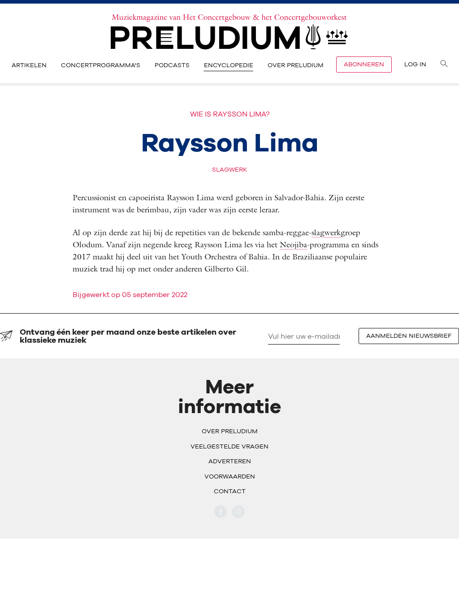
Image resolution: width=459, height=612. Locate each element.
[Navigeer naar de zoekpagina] (444, 64)
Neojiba (293, 244)
